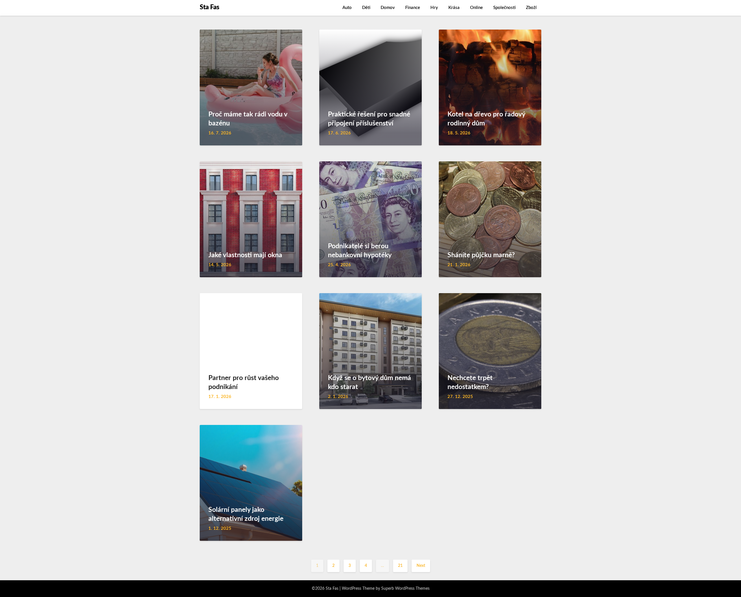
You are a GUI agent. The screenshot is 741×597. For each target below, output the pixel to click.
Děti (366, 8)
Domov (388, 8)
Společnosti (504, 8)
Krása (454, 8)
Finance (412, 8)
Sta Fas (209, 7)
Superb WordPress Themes (405, 589)
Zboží (531, 8)
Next (421, 566)
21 (400, 566)
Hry (434, 8)
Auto (347, 8)
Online (476, 8)
